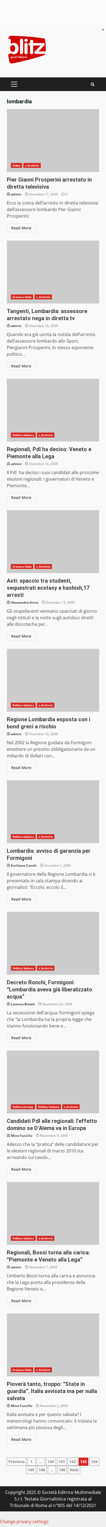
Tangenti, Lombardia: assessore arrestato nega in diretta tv (53, 272)
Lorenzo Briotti (23, 1004)
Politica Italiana (23, 435)
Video (16, 165)
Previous (16, 1461)
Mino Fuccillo (21, 1135)
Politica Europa (23, 1107)
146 (42, 1469)
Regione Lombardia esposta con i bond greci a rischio (53, 680)
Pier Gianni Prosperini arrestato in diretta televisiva (53, 140)
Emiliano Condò (23, 865)
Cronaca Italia (22, 297)
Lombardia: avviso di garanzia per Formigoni (53, 811)
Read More (21, 227)
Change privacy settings (24, 1522)
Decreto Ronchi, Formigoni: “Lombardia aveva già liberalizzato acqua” (53, 943)
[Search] (92, 84)
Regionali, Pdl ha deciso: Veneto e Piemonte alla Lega (53, 410)
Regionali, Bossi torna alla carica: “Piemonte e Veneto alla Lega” (53, 1213)
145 (31, 1469)
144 (94, 1461)
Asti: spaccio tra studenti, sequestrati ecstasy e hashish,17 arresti (53, 541)
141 (61, 1461)
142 (72, 1461)
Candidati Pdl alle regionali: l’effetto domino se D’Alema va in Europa (53, 1081)
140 (51, 1461)
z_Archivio (32, 165)
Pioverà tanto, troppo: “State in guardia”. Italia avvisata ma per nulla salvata (53, 1344)
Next (74, 1469)
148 (62, 1469)
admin (16, 194)
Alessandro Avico (24, 602)
